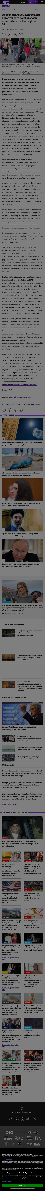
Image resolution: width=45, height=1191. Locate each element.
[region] (22, 1169)
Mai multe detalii (9, 1159)
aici (42, 1164)
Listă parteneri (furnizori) (6, 1181)
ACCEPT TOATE (22, 1185)
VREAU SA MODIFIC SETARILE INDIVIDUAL (22, 1188)
